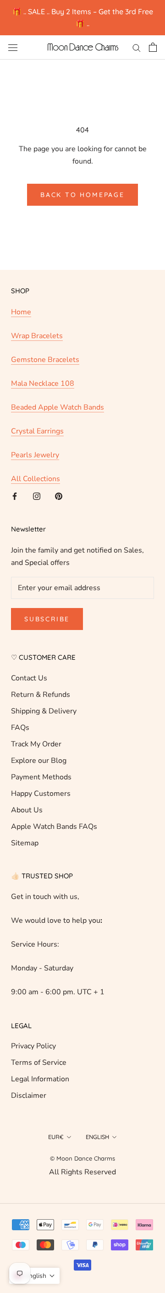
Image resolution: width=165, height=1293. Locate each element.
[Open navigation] (12, 47)
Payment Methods (41, 777)
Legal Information (40, 1079)
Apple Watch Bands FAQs (54, 827)
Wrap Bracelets (37, 336)
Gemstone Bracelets (45, 360)
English (97, 1136)
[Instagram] (36, 496)
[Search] (136, 47)
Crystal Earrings (37, 431)
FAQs (20, 728)
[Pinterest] (58, 496)
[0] (153, 47)
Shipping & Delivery (44, 711)
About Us (27, 810)
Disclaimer (28, 1095)
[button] (34, 1276)
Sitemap (24, 843)
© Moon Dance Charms (82, 1158)
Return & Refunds (40, 695)
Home (21, 312)
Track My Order (36, 744)
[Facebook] (14, 496)
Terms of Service (38, 1062)
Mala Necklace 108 (42, 383)
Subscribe (47, 619)
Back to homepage (82, 195)
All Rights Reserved (82, 1172)
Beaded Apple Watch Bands (57, 407)
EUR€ (56, 1136)
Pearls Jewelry (35, 455)
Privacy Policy (33, 1046)
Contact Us (29, 678)
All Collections (35, 479)
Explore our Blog (38, 761)
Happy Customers (41, 794)
